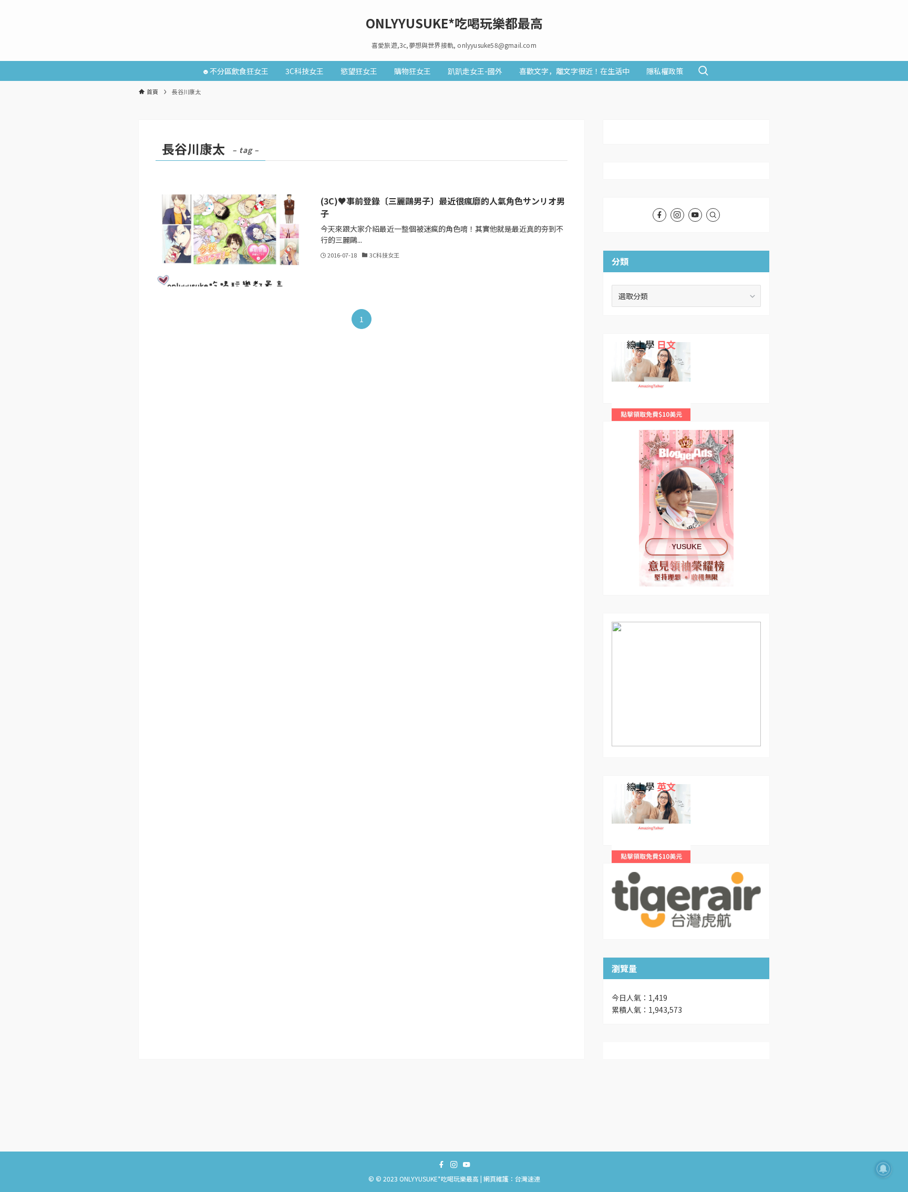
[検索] (713, 215)
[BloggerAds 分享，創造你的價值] (686, 462)
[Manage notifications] (883, 1168)
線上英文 (626, 790)
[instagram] (677, 215)
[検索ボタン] (703, 71)
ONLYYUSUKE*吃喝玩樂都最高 (454, 23)
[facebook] (659, 215)
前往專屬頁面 (686, 508)
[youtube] (695, 215)
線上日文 (626, 348)
